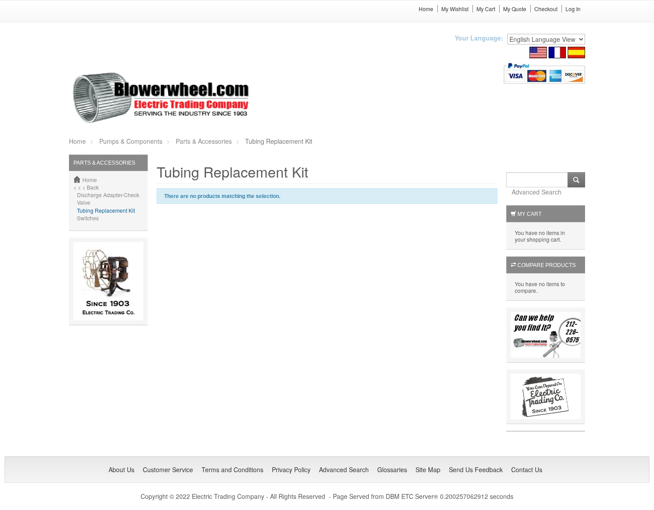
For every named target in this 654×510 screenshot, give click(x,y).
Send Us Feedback (476, 469)
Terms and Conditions (232, 469)
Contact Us (526, 469)
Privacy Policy (291, 469)
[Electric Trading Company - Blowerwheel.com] (162, 98)
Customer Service (168, 469)
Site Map (428, 469)
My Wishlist (454, 8)
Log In (573, 8)
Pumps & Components (130, 141)
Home (426, 8)
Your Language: (479, 37)
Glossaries (392, 469)
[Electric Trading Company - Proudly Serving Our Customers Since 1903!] (108, 280)
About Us (121, 469)
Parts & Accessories (204, 141)
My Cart (485, 8)
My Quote (514, 8)
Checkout (545, 8)
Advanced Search (536, 191)
